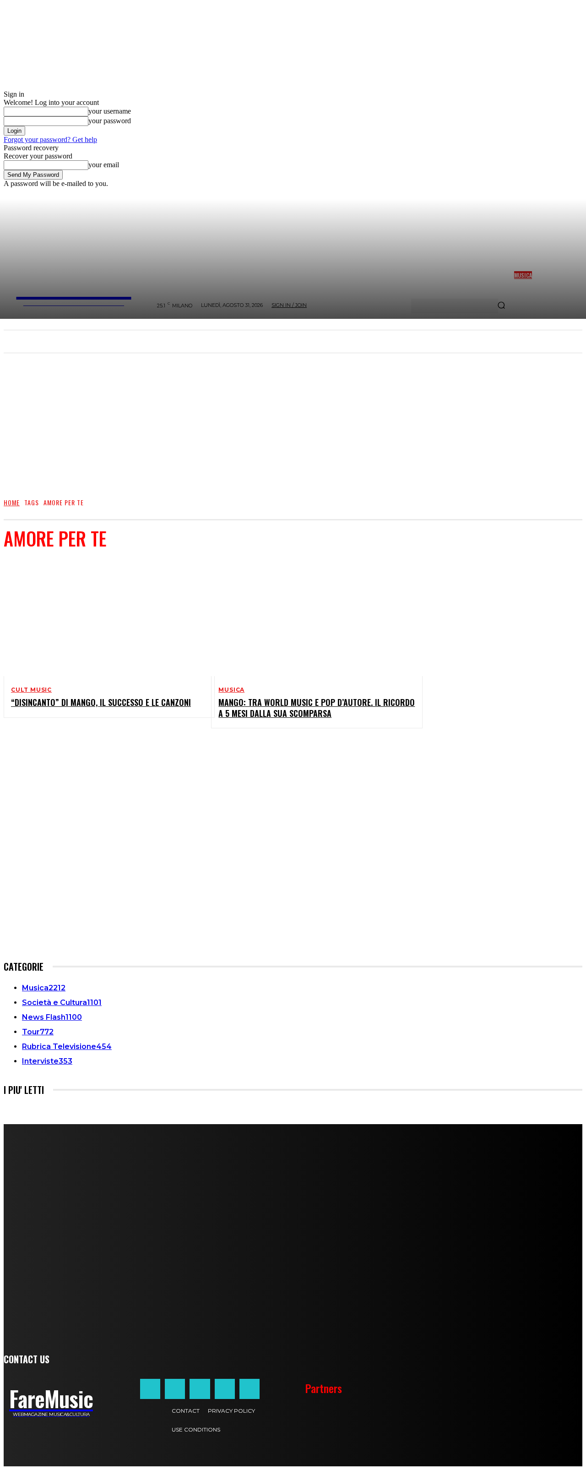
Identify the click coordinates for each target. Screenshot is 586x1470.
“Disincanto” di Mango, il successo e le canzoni (101, 702)
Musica (231, 690)
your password (109, 121)
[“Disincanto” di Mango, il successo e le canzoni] (102, 617)
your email (103, 165)
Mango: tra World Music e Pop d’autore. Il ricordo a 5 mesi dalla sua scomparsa (316, 707)
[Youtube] (249, 1389)
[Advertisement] (293, 421)
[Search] (501, 306)
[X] (225, 1389)
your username (109, 111)
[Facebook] (150, 1389)
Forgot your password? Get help (50, 139)
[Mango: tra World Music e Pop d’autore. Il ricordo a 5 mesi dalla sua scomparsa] (309, 617)
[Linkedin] (200, 1389)
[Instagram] (175, 1389)
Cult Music (31, 690)
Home (12, 502)
